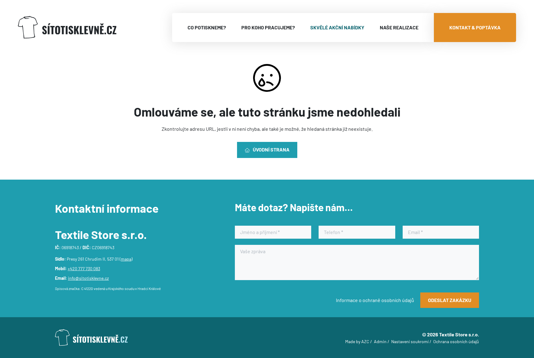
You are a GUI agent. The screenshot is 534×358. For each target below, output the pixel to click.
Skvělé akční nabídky (337, 27)
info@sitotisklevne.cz (88, 278)
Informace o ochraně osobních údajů (375, 300)
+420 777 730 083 (84, 268)
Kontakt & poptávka (475, 27)
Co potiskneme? (207, 27)
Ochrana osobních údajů (456, 341)
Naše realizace (399, 27)
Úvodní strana (271, 149)
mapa (126, 259)
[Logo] (67, 27)
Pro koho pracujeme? (268, 27)
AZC (365, 341)
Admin (380, 341)
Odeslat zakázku (449, 300)
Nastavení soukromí (410, 341)
